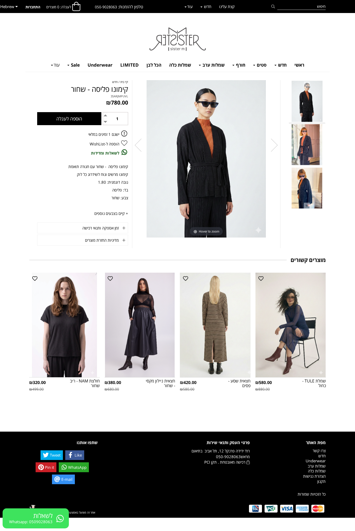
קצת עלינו (227, 6)
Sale (75, 65)
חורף (240, 65)
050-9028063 (106, 6)
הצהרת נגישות (314, 476)
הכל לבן (154, 65)
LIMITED (129, 65)
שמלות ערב (213, 65)
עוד (57, 65)
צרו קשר (319, 450)
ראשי (299, 65)
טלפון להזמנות (131, 7)
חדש (282, 65)
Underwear (100, 65)
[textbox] (119, 7)
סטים (261, 65)
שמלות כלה (180, 65)
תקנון (321, 481)
